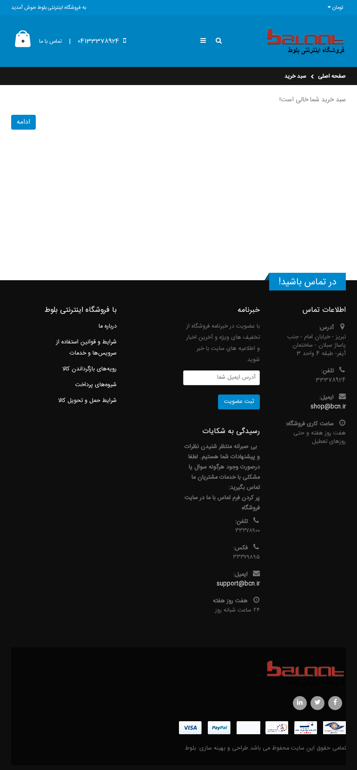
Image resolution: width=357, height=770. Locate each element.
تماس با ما (50, 41)
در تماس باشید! (307, 282)
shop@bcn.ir (328, 407)
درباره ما (108, 326)
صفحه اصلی (332, 76)
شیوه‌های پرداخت (96, 385)
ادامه (23, 122)
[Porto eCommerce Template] (178, 673)
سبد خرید (295, 76)
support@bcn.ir (238, 584)
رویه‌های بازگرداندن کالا (89, 369)
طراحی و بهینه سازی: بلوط (216, 748)
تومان (338, 8)
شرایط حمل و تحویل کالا (87, 401)
